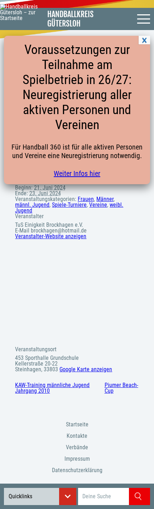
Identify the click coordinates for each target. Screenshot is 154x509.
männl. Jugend (32, 204)
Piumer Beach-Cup (121, 388)
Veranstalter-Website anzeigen (50, 236)
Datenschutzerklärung (77, 470)
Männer (105, 199)
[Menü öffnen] (143, 19)
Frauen (86, 199)
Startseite (77, 424)
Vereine (98, 204)
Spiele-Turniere (69, 204)
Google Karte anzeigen (85, 369)
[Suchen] (139, 496)
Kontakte (77, 435)
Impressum (77, 458)
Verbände (77, 447)
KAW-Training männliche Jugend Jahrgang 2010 (52, 388)
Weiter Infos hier (77, 173)
